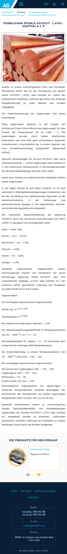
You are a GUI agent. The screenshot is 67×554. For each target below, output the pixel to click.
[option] (33, 458)
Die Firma (26, 491)
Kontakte (33, 497)
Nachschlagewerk (45, 491)
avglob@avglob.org (34, 525)
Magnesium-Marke (40, 449)
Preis (14, 491)
